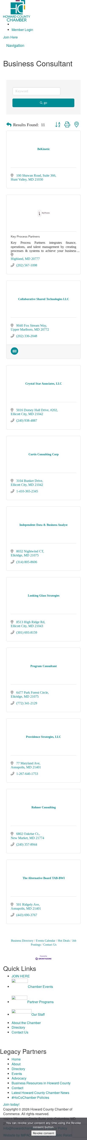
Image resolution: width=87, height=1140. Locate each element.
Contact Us (49, 944)
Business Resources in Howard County (41, 1083)
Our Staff (38, 1014)
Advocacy (19, 1078)
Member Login (22, 29)
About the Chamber (26, 1022)
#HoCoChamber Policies (30, 1097)
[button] (8, 124)
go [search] (45, 102)
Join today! (11, 1104)
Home (16, 1059)
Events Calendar (45, 940)
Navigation (15, 45)
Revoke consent (43, 1133)
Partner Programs (40, 1001)
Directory (18, 1027)
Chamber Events (40, 986)
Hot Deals (64, 940)
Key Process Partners (25, 236)
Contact (17, 1087)
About (16, 1064)
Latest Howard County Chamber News (40, 1092)
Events (17, 1073)
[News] (14, 353)
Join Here (10, 37)
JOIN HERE (21, 976)
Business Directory (22, 940)
